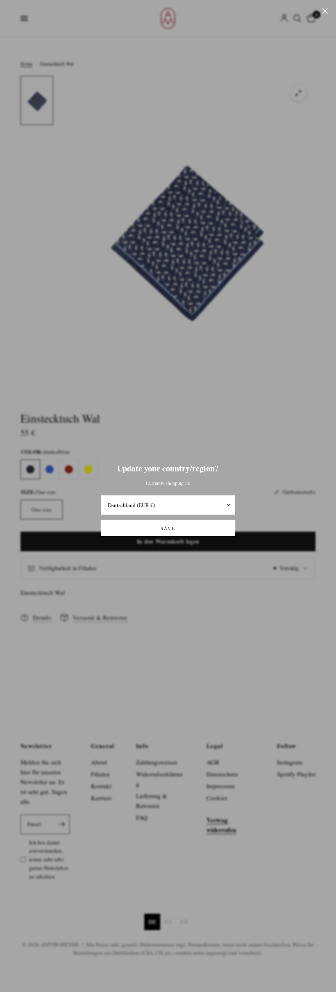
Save (168, 528)
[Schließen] (325, 11)
